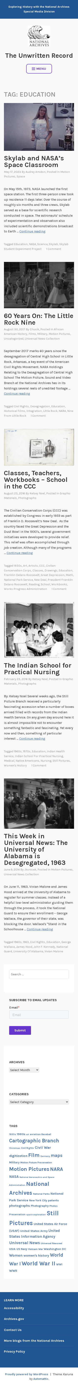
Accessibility (14, 1308)
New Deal (40, 580)
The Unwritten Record (39, 55)
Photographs (27, 498)
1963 (26, 942)
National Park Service (18, 580)
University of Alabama (28, 951)
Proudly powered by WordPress (26, 1374)
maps (56, 1155)
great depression (52, 575)
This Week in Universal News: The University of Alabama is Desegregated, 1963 (36, 849)
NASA (32, 244)
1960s (18, 751)
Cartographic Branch (34, 1141)
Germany (45, 1156)
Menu (41, 69)
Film (34, 1155)
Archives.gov (14, 1319)
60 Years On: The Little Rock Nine (38, 319)
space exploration (36, 1214)
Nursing (46, 760)
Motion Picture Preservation (36, 1162)
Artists (33, 565)
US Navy (21, 1249)
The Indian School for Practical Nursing (37, 669)
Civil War (43, 1147)
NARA (62, 411)
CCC (42, 565)
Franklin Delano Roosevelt (22, 575)
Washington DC (55, 1249)
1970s (27, 751)
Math (69, 575)
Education (21, 244)
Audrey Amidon (36, 172)
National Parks (41, 1194)
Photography (40, 1206)
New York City (38, 1200)
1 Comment (53, 249)
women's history (15, 765)
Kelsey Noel (37, 493)
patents (53, 1200)
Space (21, 176)
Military (42, 334)
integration (34, 411)
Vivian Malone (54, 951)
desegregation (40, 406)
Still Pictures (61, 760)
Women (16, 1255)
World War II (38, 1263)
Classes (37, 570)
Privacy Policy (14, 1351)
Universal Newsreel (51, 1243)
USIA (12, 1249)
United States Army (34, 1231)
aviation (35, 1134)
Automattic (40, 1379)
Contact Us (13, 1330)
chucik (34, 329)
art (25, 565)
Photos (54, 1205)
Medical (9, 760)
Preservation (17, 1214)
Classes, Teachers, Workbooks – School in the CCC (36, 479)
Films (32, 334)
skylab (53, 244)
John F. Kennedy (44, 947)
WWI (59, 1264)
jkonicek (30, 869)
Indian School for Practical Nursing (39, 756)
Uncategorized (14, 338)
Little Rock (50, 411)
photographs (19, 1206)
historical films (14, 411)
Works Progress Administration (25, 589)
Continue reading (32, 231)
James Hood (24, 947)
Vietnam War (35, 1249)
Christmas (14, 1148)
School (45, 584)
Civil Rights (21, 406)
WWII (13, 1271)
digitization (18, 1156)
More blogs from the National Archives (34, 1341)
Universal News (24, 1242)
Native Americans (27, 760)
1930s (18, 565)
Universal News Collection (42, 338)
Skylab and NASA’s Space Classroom (34, 161)
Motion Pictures (59, 334)
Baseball (46, 1134)
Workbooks (59, 584)
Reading (34, 584)
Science (42, 244)
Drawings (51, 570)
